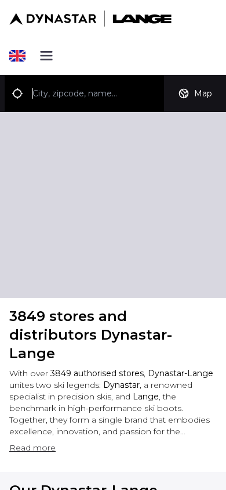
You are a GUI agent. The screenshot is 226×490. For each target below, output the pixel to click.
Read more (32, 447)
